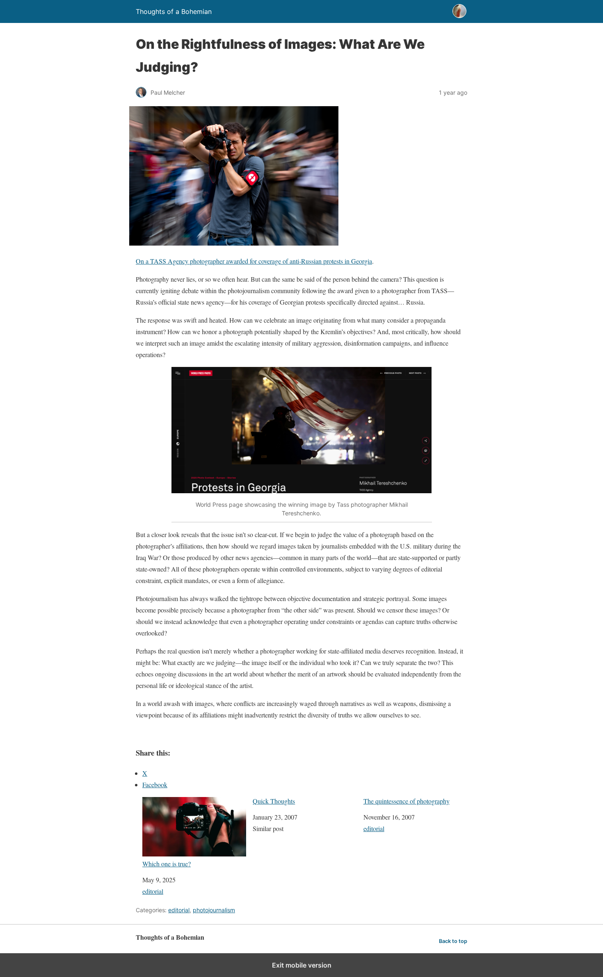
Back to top (453, 941)
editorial (152, 891)
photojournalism (214, 909)
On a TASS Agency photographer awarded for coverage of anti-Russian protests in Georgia (254, 261)
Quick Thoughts (274, 801)
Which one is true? (166, 863)
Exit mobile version (301, 965)
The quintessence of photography (406, 801)
